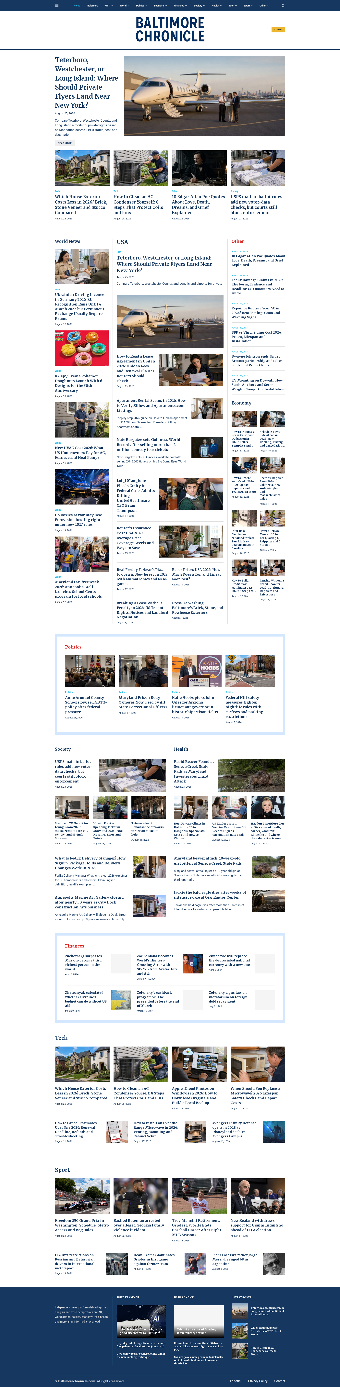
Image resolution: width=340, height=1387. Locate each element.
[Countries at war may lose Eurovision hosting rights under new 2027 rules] (82, 500)
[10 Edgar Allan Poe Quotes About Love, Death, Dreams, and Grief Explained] (199, 185)
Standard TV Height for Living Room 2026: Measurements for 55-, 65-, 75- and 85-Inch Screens (71, 831)
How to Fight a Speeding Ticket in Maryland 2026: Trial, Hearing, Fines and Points (108, 831)
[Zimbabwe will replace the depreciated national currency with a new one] (265, 964)
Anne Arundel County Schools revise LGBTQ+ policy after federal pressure (86, 704)
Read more (65, 143)
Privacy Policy (258, 1381)
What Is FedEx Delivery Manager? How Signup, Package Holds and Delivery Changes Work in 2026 (90, 863)
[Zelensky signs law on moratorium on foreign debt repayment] (265, 1000)
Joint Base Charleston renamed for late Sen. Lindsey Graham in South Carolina (243, 539)
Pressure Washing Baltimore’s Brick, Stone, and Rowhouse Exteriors (197, 608)
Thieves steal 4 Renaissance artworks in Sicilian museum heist (147, 829)
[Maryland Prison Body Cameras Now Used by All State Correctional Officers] (143, 685)
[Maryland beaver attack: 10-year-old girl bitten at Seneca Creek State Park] (268, 867)
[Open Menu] (56, 5)
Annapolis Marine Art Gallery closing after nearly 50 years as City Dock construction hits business (89, 902)
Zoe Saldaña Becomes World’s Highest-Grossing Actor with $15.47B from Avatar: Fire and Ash (157, 965)
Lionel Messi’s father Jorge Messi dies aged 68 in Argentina (234, 1259)
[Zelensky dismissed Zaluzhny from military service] (199, 1321)
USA (107, 5)
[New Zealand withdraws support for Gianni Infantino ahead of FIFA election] (258, 1208)
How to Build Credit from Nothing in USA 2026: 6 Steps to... (244, 586)
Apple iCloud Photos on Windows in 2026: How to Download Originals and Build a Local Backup (194, 1095)
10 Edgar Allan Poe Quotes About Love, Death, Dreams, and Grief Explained (258, 260)
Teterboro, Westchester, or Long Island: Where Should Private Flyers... (267, 1311)
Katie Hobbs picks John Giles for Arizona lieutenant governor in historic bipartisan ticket (195, 704)
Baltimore (92, 5)
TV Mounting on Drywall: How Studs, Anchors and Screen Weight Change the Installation (258, 384)
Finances (179, 5)
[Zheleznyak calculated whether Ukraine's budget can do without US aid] (121, 1000)
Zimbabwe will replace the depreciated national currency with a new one (229, 960)
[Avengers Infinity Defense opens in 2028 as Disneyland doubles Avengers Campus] (274, 1132)
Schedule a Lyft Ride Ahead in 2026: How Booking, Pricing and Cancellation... (272, 438)
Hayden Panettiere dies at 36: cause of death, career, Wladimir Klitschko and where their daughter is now (268, 831)
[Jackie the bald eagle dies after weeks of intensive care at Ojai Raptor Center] (268, 901)
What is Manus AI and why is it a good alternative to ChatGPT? (141, 1331)
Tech (231, 5)
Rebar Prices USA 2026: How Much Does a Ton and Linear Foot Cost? (196, 574)
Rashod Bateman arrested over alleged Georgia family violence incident (139, 1225)
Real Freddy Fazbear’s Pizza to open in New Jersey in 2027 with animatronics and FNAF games (142, 577)
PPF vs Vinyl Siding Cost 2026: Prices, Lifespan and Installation (257, 336)
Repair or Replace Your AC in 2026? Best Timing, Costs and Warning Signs (256, 312)
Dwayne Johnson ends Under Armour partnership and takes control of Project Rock (257, 360)
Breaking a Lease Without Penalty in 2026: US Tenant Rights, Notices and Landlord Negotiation (142, 610)
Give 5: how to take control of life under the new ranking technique (141, 1355)
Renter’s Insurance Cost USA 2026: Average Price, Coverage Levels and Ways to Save (135, 538)
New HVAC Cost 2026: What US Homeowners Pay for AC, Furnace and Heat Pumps (80, 453)
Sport (247, 5)
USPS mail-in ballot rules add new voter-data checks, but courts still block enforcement (73, 771)
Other (263, 5)
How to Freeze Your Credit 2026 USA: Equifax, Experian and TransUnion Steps (244, 485)
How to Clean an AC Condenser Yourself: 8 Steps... (264, 1351)
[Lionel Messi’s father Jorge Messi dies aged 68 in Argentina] (274, 1264)
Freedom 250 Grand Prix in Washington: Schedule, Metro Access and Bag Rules (82, 1225)
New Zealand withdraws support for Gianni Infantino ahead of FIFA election (257, 1225)
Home (77, 5)
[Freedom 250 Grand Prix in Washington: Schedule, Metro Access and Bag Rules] (82, 1208)
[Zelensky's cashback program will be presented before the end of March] (193, 1000)
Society (198, 5)
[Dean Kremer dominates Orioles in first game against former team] (195, 1264)
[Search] (283, 5)
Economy (159, 5)
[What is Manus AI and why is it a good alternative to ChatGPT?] (141, 1321)
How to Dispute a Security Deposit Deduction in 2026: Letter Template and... (243, 438)
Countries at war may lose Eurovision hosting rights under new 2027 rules (79, 520)
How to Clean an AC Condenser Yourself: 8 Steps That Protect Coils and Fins (139, 1093)
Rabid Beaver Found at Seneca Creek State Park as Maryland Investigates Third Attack (194, 771)
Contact (278, 29)
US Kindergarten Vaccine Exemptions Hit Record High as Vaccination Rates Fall (229, 829)
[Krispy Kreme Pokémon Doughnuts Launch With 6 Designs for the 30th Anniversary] (82, 364)
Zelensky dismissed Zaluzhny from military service (196, 1331)
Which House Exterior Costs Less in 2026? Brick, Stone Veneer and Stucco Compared (81, 1093)
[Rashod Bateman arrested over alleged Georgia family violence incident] (141, 1208)
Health (215, 5)
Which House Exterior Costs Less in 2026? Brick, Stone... (266, 1331)
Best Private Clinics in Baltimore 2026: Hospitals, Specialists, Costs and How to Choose (189, 831)
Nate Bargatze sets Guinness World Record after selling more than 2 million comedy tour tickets (148, 444)
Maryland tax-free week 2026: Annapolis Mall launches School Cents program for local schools (78, 589)
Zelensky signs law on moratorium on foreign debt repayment (228, 997)
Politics (140, 5)
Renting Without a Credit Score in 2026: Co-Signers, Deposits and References (272, 587)
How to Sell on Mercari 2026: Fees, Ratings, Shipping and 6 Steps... (270, 538)
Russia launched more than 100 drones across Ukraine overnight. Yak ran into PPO (198, 1346)
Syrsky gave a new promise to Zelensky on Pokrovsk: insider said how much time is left (198, 1360)
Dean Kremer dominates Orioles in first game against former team (154, 1259)
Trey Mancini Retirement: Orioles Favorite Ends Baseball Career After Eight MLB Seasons (196, 1227)
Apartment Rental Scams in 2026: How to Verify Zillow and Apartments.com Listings (151, 405)
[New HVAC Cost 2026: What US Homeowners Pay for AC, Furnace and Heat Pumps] (82, 433)
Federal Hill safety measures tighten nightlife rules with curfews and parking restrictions (244, 707)
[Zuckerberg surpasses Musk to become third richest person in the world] (121, 964)
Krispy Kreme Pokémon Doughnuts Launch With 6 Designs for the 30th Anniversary (78, 383)
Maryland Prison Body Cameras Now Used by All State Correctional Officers (143, 702)
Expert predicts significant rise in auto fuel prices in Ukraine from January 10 (141, 1345)
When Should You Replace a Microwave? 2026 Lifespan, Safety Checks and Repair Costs (255, 1095)
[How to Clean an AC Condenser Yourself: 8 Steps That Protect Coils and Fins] (141, 185)
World (123, 5)
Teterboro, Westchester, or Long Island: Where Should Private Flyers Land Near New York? (164, 264)
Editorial (235, 1381)
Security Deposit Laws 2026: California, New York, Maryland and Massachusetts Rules (271, 488)
